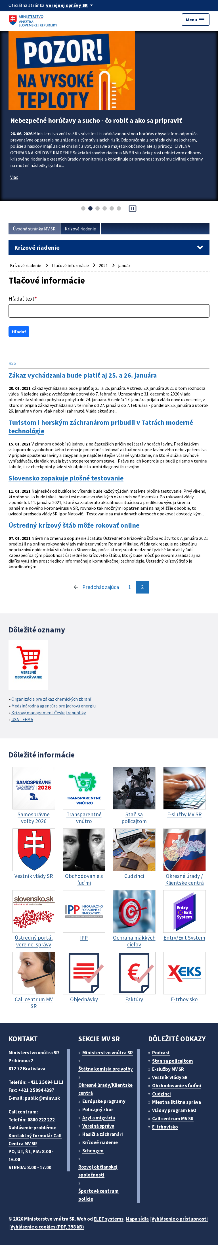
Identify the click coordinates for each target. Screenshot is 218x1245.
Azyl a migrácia (98, 1118)
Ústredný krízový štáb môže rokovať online (74, 525)
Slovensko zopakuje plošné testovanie (66, 478)
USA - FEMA (22, 719)
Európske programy (103, 1101)
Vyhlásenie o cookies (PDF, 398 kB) (47, 1227)
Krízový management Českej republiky (48, 712)
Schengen (93, 1151)
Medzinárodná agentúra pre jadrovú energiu (53, 706)
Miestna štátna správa (176, 1102)
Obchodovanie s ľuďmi (176, 1085)
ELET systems (108, 1219)
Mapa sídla (137, 1219)
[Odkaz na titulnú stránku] (34, 19)
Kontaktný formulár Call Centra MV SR (35, 1139)
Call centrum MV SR (173, 1118)
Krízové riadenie (80, 229)
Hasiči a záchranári (102, 1134)
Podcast (161, 1053)
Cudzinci (161, 1094)
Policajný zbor (97, 1109)
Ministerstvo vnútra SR (107, 1053)
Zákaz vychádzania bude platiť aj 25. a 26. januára (83, 375)
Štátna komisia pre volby (105, 1069)
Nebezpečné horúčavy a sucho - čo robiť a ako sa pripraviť (96, 120)
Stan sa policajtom (172, 1061)
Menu (195, 19)
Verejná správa (98, 1126)
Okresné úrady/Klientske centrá (105, 1089)
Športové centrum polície (98, 1195)
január (124, 265)
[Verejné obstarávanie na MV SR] (28, 665)
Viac (14, 177)
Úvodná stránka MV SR (34, 229)
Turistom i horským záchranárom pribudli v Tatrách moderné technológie (101, 426)
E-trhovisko (165, 1127)
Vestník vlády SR (170, 1077)
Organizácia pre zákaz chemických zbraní (51, 699)
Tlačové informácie (70, 265)
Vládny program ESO (174, 1110)
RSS (12, 363)
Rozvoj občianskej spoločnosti (98, 1171)
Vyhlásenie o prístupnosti (180, 1219)
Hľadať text (23, 298)
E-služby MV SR (168, 1069)
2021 (103, 265)
